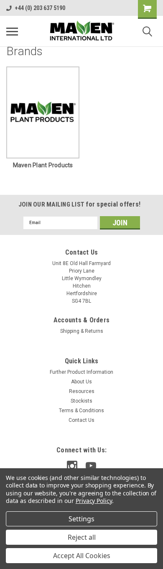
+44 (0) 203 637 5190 (40, 8)
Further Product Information (81, 372)
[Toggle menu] (12, 31)
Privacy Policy (94, 501)
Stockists (81, 401)
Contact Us (81, 420)
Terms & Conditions (81, 410)
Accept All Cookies (81, 555)
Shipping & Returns (81, 331)
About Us (81, 382)
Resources (81, 391)
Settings (81, 518)
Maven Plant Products (43, 165)
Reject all (82, 537)
